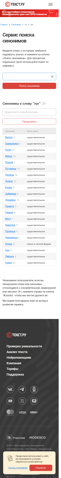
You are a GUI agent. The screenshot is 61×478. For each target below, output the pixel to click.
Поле (8, 149)
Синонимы (16, 24)
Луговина (10, 168)
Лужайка (10, 200)
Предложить (29, 121)
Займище (10, 193)
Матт (8, 218)
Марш (8, 156)
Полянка (10, 231)
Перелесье (11, 237)
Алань (8, 243)
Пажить (9, 206)
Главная (4, 24)
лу (26, 24)
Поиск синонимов (29, 86)
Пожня (9, 212)
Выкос (9, 137)
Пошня (9, 162)
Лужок (9, 181)
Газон (8, 262)
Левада (9, 256)
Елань (8, 187)
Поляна (9, 174)
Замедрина (11, 143)
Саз (7, 250)
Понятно (41, 468)
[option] (30, 13)
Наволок (10, 225)
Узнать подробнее (17, 468)
